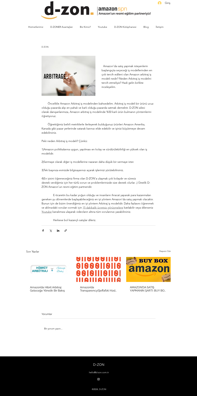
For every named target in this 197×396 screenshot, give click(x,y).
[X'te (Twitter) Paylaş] (50, 230)
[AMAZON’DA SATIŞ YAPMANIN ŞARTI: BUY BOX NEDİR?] (148, 269)
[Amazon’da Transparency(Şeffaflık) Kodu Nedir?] (98, 269)
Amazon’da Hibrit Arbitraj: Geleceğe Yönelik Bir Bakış (47, 289)
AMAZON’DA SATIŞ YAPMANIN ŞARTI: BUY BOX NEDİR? (148, 289)
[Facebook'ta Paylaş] (43, 230)
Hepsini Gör (165, 251)
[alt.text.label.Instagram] (98, 379)
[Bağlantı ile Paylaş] (65, 230)
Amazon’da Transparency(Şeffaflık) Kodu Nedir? (98, 289)
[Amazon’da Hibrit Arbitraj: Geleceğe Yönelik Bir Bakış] (48, 269)
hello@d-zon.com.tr (99, 372)
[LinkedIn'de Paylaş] (58, 230)
